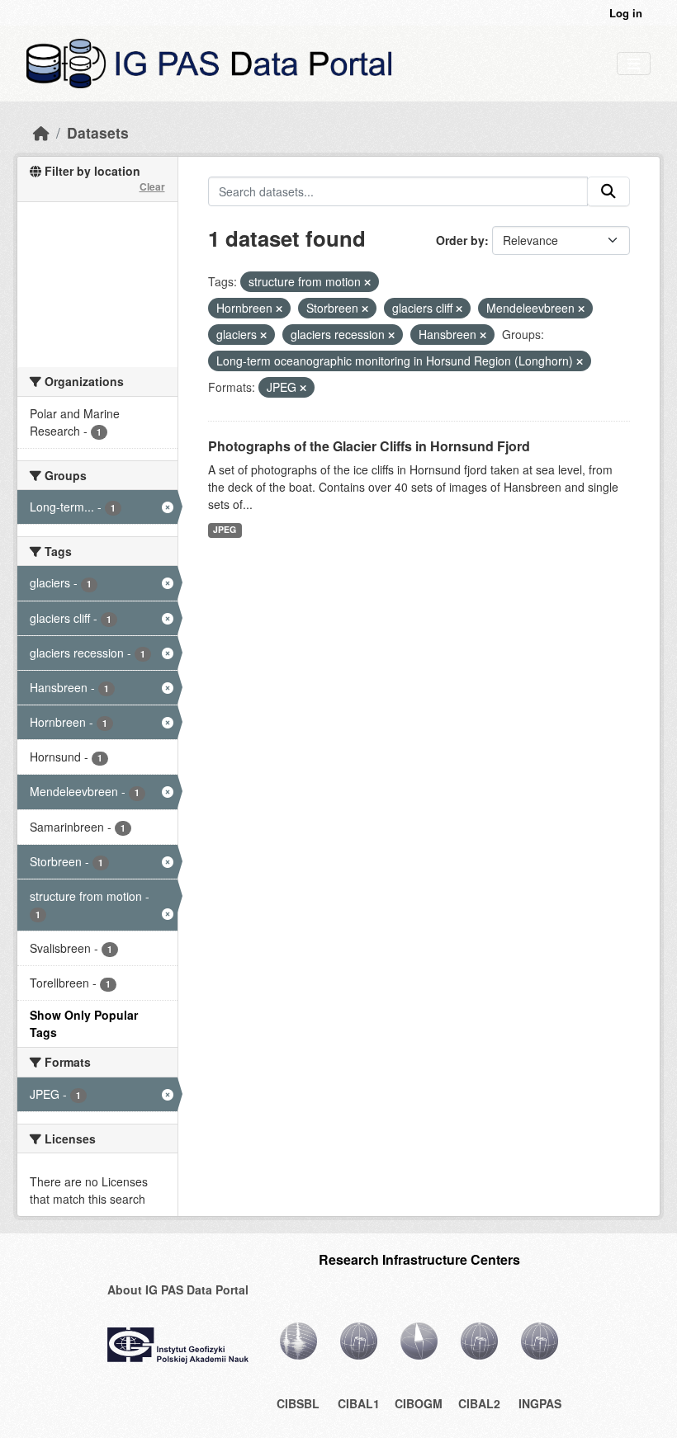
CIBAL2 (479, 1403)
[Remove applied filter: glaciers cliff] (459, 308)
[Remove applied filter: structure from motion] (367, 282)
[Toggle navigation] (634, 64)
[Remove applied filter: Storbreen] (365, 308)
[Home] (41, 132)
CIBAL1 (359, 1403)
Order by (460, 240)
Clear (152, 186)
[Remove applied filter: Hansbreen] (483, 335)
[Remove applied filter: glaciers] (263, 335)
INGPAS (539, 1403)
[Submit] (608, 191)
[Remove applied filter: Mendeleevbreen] (581, 308)
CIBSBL (298, 1403)
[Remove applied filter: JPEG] (303, 387)
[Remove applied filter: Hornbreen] (279, 308)
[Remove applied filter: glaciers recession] (391, 335)
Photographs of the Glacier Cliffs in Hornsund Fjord (369, 445)
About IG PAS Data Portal (178, 1289)
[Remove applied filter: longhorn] (579, 361)
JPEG (224, 529)
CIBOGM (419, 1403)
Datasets (98, 132)
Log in (625, 13)
